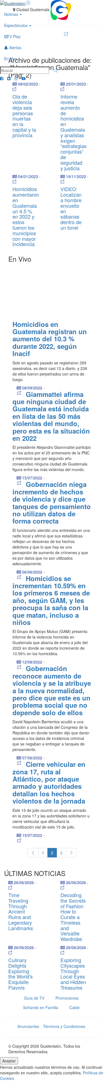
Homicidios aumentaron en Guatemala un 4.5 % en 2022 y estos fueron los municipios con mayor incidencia (25, 216)
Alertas (14, 47)
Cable (74, 1007)
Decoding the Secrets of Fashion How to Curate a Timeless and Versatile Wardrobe (73, 916)
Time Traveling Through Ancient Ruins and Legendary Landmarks (20, 911)
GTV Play (12, 36)
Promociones (66, 998)
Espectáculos (16, 25)
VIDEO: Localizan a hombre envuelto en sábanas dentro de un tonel (71, 208)
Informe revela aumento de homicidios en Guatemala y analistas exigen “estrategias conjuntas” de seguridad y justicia (73, 132)
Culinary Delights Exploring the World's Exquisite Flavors (20, 973)
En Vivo (10, 58)
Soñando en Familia (40, 1007)
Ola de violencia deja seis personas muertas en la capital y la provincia (24, 116)
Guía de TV (34, 998)
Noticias (11, 14)
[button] (55, 71)
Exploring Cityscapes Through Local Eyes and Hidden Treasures (73, 973)
